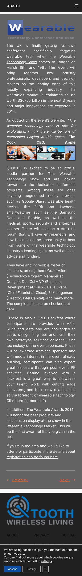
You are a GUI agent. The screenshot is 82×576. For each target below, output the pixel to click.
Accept (12, 569)
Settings (31, 569)
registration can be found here (32, 457)
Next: (65, 480)
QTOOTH (13, 6)
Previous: (20, 480)
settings (46, 561)
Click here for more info (26, 401)
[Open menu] (76, 5)
